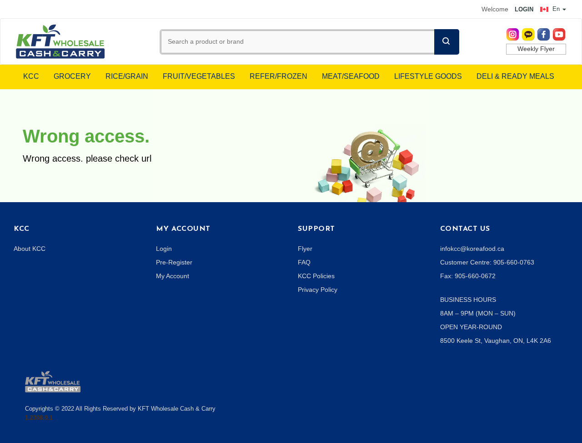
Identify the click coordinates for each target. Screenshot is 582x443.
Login (164, 248)
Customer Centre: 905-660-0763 (487, 262)
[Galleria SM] (52, 381)
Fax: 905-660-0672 (468, 276)
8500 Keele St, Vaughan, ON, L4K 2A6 (495, 340)
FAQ (304, 262)
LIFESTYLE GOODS (428, 76)
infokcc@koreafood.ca (472, 248)
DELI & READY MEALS (515, 76)
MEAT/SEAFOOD (351, 76)
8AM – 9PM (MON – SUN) (478, 313)
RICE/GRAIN (126, 76)
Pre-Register (174, 262)
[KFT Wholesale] (60, 41)
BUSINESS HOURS (468, 299)
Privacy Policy (317, 289)
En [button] (556, 8)
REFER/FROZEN (278, 76)
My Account (172, 276)
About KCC (29, 248)
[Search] (446, 42)
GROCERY (72, 76)
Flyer (305, 248)
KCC (31, 76)
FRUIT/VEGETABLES (199, 76)
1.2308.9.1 (39, 417)
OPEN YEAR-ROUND (471, 327)
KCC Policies (316, 276)
